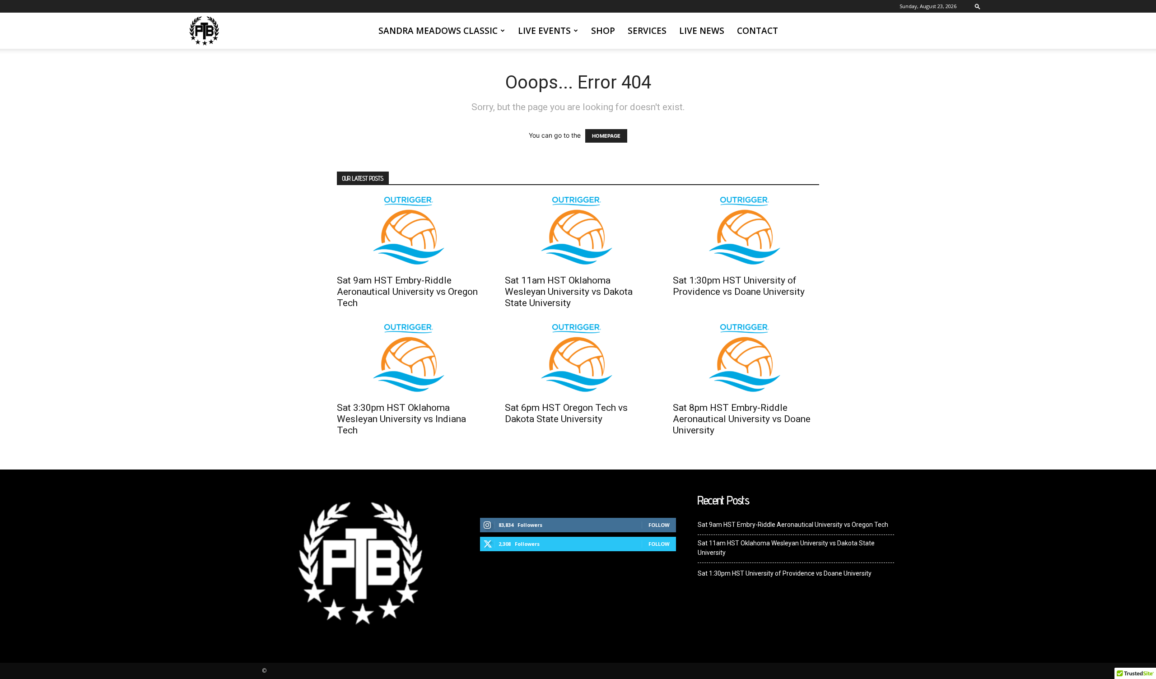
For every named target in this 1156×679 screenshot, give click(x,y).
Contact (757, 31)
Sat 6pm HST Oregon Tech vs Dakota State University (566, 413)
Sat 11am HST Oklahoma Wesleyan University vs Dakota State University (569, 291)
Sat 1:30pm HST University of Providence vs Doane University (739, 286)
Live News (701, 31)
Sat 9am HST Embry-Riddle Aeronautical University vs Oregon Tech (407, 291)
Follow (659, 524)
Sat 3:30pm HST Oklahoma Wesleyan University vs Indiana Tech (401, 419)
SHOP (603, 31)
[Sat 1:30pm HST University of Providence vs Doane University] (746, 233)
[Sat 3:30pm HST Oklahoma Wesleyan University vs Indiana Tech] (410, 360)
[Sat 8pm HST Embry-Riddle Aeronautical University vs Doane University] (746, 360)
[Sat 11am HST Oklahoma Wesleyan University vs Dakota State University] (578, 233)
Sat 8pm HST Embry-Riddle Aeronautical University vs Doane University (742, 419)
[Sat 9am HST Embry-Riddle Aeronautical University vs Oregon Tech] (410, 233)
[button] (977, 6)
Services (647, 31)
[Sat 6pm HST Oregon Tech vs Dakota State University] (578, 360)
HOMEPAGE (606, 136)
